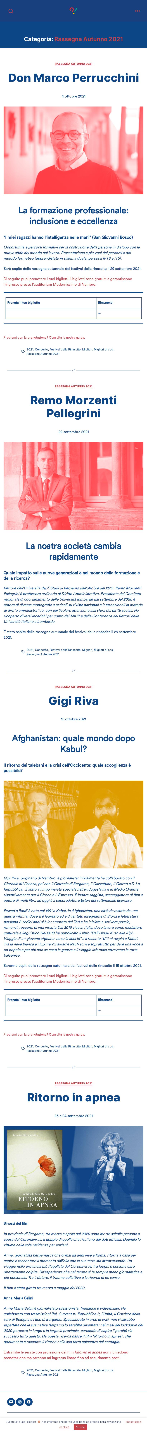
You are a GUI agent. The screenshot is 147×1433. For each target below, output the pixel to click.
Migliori (87, 349)
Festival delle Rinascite (65, 349)
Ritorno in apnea (73, 1097)
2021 (30, 349)
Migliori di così (103, 349)
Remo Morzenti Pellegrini (73, 406)
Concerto (41, 349)
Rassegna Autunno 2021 (73, 63)
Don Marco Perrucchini (73, 78)
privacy (52, 1423)
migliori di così (31, 1423)
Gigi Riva (73, 701)
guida (80, 337)
